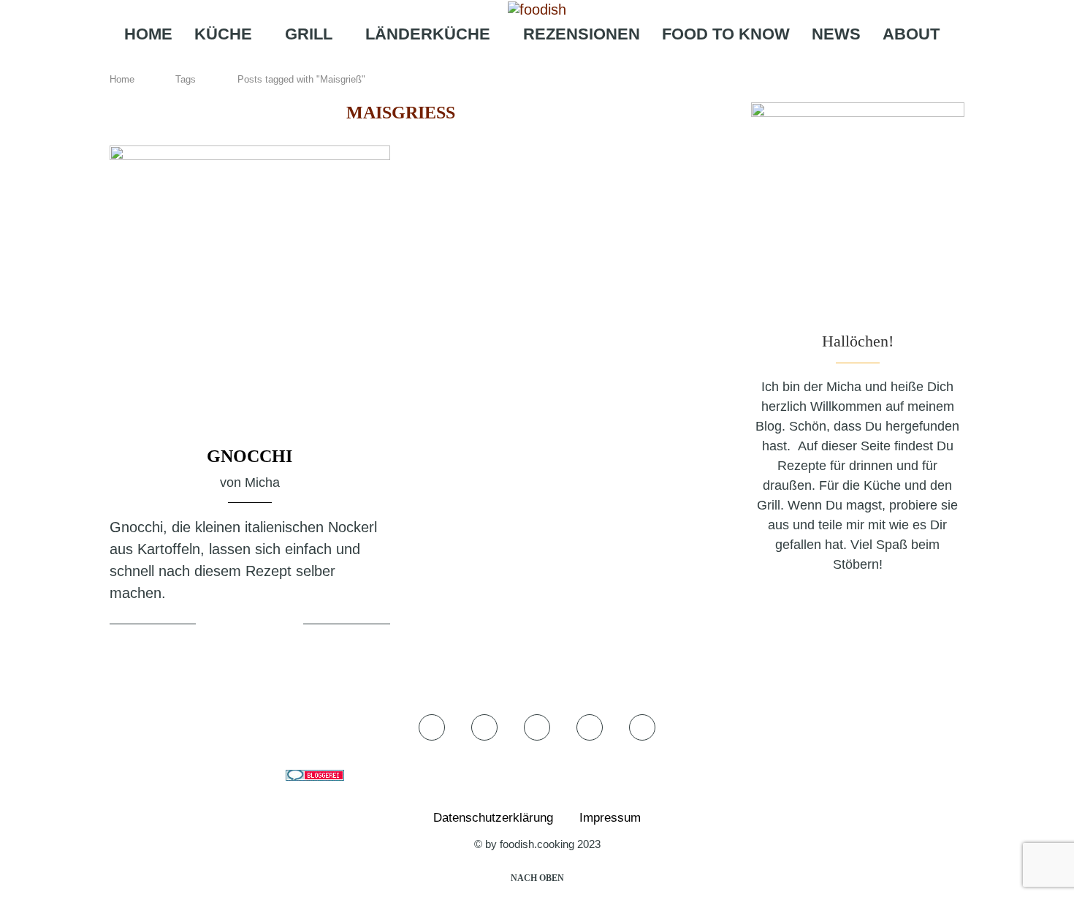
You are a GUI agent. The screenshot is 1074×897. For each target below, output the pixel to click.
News (836, 34)
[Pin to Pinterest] (269, 625)
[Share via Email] (290, 625)
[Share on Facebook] (234, 625)
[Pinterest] (556, 63)
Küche (223, 34)
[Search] (606, 63)
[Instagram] (532, 63)
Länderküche (427, 34)
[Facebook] (491, 63)
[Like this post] (209, 625)
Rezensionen (581, 34)
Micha (262, 482)
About (911, 34)
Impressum (610, 818)
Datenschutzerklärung (493, 818)
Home (148, 34)
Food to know (726, 34)
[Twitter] (511, 63)
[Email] (579, 63)
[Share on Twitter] (252, 625)
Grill (308, 34)
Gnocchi (249, 456)
